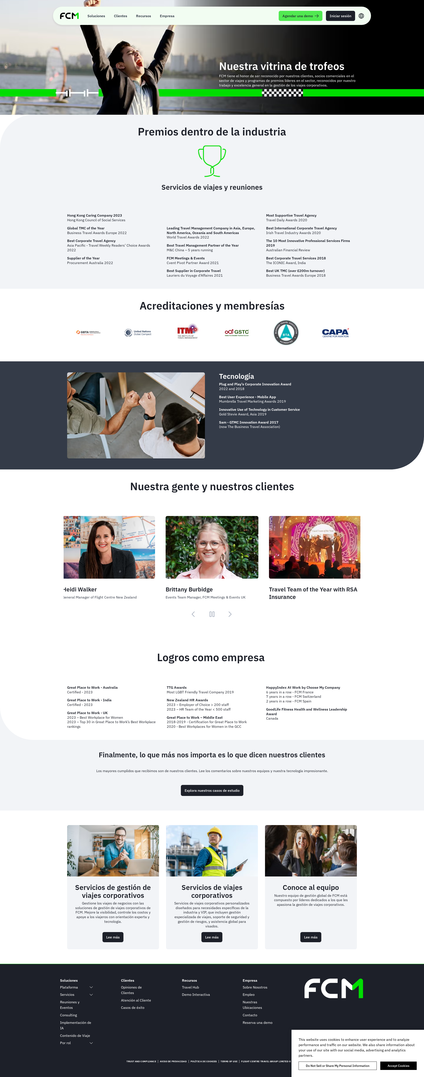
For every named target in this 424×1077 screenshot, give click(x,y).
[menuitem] (96, 16)
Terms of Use (229, 1061)
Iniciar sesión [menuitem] (340, 16)
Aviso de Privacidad (173, 1061)
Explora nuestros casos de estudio (212, 790)
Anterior (194, 614)
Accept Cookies (398, 1066)
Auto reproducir (212, 614)
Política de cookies (204, 1061)
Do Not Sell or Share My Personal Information (337, 1066)
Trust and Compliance (141, 1061)
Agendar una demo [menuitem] (297, 16)
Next (230, 614)
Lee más (114, 938)
